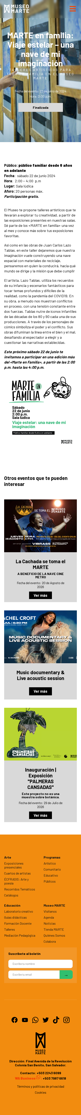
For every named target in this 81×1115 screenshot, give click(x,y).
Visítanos (50, 911)
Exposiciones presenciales (13, 865)
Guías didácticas (15, 917)
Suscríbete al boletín (24, 954)
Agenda (49, 917)
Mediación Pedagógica (19, 935)
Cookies (40, 1092)
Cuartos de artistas (17, 873)
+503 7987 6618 (54, 1078)
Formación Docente (18, 923)
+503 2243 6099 (49, 1073)
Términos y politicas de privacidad (40, 1086)
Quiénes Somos (54, 935)
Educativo (51, 875)
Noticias (50, 923)
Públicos (50, 881)
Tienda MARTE (54, 929)
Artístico (50, 863)
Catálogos (11, 895)
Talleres (9, 929)
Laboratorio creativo (18, 911)
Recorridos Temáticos (19, 889)
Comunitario (52, 869)
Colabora (50, 941)
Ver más (40, 595)
